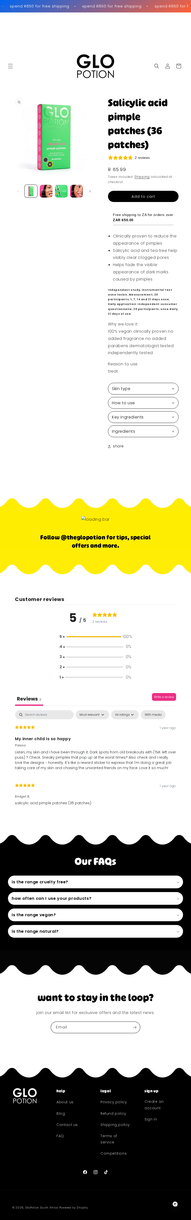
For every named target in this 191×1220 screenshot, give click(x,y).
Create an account (154, 1104)
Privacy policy (113, 1102)
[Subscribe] (134, 1027)
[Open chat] (175, 1204)
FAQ (60, 1135)
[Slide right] (90, 191)
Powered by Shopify (73, 1208)
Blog (60, 1113)
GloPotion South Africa (41, 1208)
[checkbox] (153, 714)
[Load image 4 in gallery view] (76, 191)
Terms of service (108, 1139)
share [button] (118, 446)
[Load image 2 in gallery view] (46, 191)
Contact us (67, 1124)
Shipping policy (115, 1124)
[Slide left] (17, 191)
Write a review (164, 697)
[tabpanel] (95, 760)
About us (65, 1102)
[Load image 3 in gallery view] (61, 191)
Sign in (150, 1119)
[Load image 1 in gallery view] (31, 191)
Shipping (142, 177)
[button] (10, 66)
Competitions (113, 1153)
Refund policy (113, 1113)
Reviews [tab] (29, 698)
